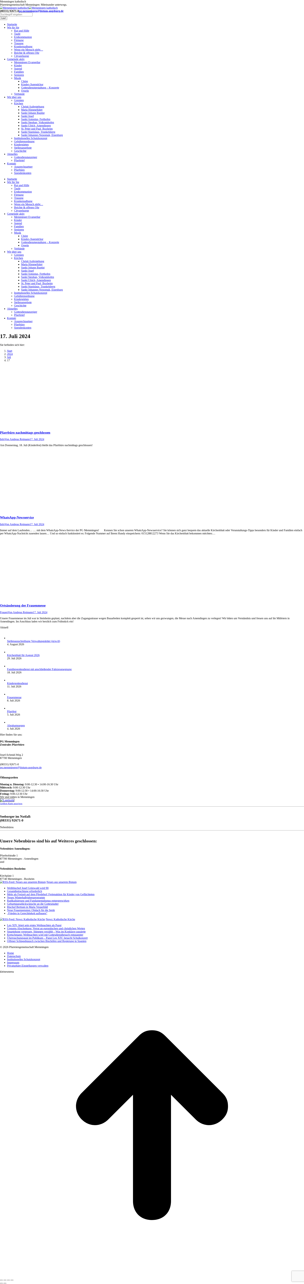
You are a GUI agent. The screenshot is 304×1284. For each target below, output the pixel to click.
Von (17, 439)
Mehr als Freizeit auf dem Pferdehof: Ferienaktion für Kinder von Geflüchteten (50, 894)
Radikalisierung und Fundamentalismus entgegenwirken (38, 900)
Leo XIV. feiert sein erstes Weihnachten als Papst (34, 925)
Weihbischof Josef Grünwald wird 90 (28, 888)
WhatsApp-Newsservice (17, 517)
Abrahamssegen (16, 725)
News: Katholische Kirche (60, 919)
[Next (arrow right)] (5, 1283)
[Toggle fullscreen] (8, 1280)
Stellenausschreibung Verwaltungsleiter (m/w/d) (33, 641)
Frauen (4, 612)
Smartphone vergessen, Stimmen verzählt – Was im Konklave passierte (46, 931)
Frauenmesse (14, 697)
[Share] (5, 1280)
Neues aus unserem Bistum (61, 882)
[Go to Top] (152, 1276)
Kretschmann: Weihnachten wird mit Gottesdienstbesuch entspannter (45, 934)
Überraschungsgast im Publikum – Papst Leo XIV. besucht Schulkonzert (47, 937)
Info (2, 439)
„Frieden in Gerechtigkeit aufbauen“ (27, 913)
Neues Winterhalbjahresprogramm (26, 897)
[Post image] (10, 637)
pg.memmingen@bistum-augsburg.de (41, 10)
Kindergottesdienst (17, 683)
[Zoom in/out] (12, 1280)
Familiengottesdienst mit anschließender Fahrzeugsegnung (39, 669)
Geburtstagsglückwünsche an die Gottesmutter (33, 903)
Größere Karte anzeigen (11, 803)
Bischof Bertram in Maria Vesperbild (27, 906)
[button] (27, 965)
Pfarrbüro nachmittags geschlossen (25, 432)
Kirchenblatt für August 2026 (23, 655)
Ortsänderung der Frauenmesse (23, 605)
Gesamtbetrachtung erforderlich (24, 891)
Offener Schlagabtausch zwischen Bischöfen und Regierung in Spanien (46, 941)
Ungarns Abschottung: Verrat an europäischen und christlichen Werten (46, 928)
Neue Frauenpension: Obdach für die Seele (31, 910)
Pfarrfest (11, 711)
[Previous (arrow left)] (1, 1283)
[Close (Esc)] (1, 1280)
